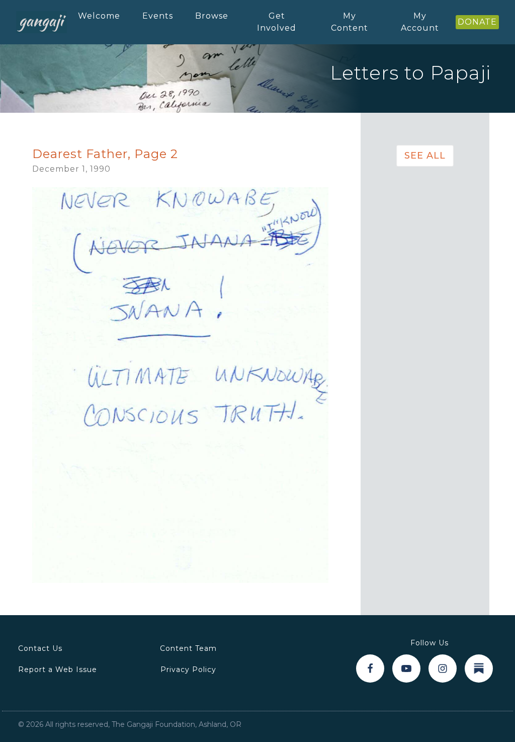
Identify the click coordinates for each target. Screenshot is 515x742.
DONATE (477, 22)
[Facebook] (370, 668)
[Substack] (479, 668)
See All (425, 155)
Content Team (188, 648)
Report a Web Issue (57, 669)
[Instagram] (442, 668)
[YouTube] (406, 668)
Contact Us (40, 648)
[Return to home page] (41, 22)
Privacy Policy (188, 669)
